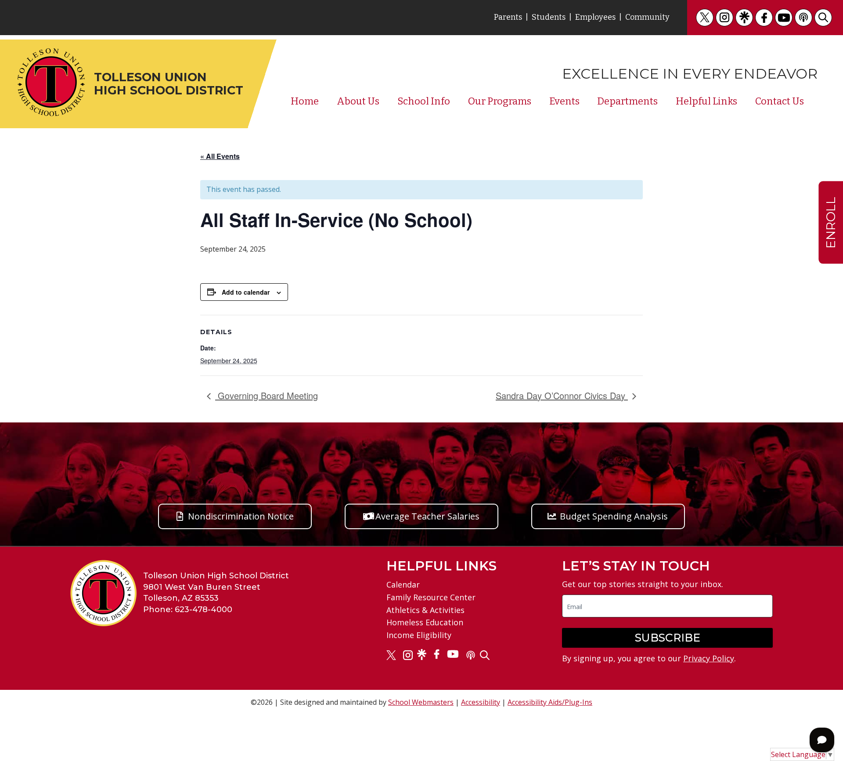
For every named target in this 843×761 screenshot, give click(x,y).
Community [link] (647, 17)
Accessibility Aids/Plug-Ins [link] (550, 702)
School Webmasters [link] (421, 702)
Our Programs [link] (499, 101)
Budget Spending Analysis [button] (614, 516)
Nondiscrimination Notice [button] (241, 516)
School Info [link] (423, 101)
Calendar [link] (403, 584)
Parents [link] (508, 17)
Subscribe (667, 637)
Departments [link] (627, 101)
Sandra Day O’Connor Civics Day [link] (562, 395)
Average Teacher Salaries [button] (427, 516)
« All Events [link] (220, 156)
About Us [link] (358, 101)
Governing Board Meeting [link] (266, 395)
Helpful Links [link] (706, 101)
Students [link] (549, 17)
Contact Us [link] (779, 101)
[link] (704, 17)
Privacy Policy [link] (708, 658)
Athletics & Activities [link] (425, 610)
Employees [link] (595, 17)
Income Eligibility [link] (418, 635)
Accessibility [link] (480, 702)
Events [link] (564, 101)
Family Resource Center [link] (431, 597)
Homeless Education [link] (424, 622)
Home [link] (305, 101)
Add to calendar (246, 292)
